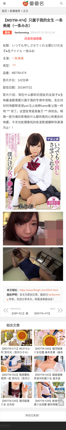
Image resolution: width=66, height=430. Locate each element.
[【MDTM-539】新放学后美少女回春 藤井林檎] (49, 389)
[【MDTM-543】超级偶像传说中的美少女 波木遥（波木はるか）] (49, 363)
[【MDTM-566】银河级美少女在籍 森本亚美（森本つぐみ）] (49, 337)
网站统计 (5, 425)
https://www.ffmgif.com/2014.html (39, 290)
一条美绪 (17, 58)
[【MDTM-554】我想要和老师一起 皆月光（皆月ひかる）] (16, 363)
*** (14, 65)
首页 (4, 10)
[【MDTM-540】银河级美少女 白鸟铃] (16, 389)
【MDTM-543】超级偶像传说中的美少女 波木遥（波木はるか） (48, 378)
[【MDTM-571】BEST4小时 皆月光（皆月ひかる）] (16, 337)
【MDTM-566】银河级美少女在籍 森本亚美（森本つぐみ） (48, 352)
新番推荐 (15, 10)
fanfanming (22, 32)
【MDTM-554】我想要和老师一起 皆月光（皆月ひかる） (15, 378)
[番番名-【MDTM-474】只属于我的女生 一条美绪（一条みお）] (33, 5)
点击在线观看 (33, 38)
